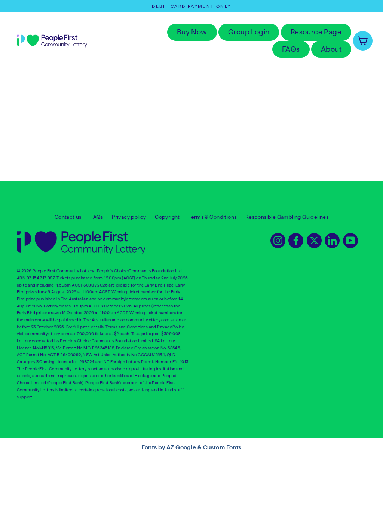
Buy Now (192, 32)
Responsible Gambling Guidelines (286, 217)
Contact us (68, 217)
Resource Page (316, 32)
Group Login (248, 32)
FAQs (291, 49)
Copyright (167, 217)
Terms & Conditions (212, 217)
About (331, 49)
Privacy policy (129, 217)
